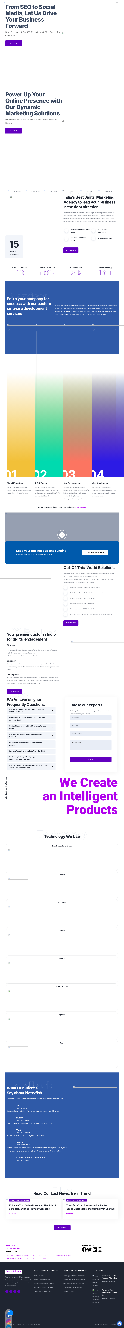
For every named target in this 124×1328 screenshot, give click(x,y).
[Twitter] (89, 1249)
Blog (12, 1200)
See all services (80, 507)
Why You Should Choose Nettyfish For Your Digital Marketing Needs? (27, 719)
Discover (13, 43)
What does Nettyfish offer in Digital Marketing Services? (26, 735)
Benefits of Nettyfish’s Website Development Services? (25, 744)
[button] (62, 535)
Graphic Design (68, 1291)
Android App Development (72, 1287)
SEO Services (39, 1276)
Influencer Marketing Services (44, 1283)
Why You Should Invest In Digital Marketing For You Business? (27, 727)
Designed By (98, 1324)
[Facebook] (84, 1249)
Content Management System (73, 1283)
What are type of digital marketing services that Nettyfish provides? (26, 710)
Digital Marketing (22, 1200)
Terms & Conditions (13, 1248)
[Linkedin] (94, 1249)
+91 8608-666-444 (39, 1258)
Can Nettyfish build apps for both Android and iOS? (27, 751)
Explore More (71, 250)
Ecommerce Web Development (74, 1280)
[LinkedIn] (14, 1291)
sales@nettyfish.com (63, 1255)
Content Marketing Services (43, 1287)
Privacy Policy (11, 1245)
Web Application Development (73, 1276)
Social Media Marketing (42, 1280)
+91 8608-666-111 (39, 1255)
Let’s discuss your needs (95, 552)
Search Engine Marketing (42, 1291)
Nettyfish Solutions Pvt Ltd (110, 1324)
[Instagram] (100, 1249)
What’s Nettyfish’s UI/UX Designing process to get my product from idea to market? (28, 758)
